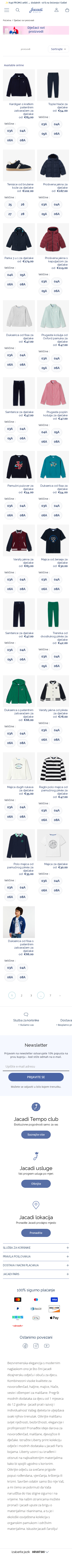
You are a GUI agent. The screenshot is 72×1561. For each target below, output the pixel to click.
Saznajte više (36, 1134)
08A (22, 140)
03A (10, 131)
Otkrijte (36, 1183)
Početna (7, 20)
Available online (14, 65)
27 (10, 214)
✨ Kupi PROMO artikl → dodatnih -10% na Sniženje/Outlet (36, 2)
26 (22, 204)
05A (44, 133)
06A (10, 140)
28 (22, 214)
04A (22, 131)
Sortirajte (57, 49)
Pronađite (36, 1232)
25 (10, 204)
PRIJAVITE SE (36, 1077)
